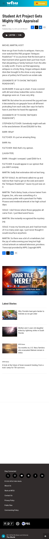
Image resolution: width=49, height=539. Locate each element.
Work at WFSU (10, 491)
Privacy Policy (9, 500)
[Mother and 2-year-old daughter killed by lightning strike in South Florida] (9, 332)
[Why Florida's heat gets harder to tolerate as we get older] (9, 315)
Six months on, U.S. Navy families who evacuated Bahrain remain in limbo (31, 350)
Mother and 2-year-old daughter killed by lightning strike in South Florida (31, 330)
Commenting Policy (12, 510)
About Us (8, 486)
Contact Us (8, 495)
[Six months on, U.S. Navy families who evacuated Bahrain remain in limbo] (9, 348)
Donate (42, 3)
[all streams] (46, 536)
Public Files (8, 505)
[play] (3, 536)
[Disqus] (24, 432)
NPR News (21, 344)
